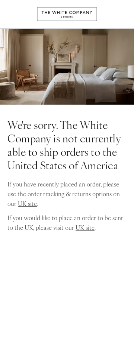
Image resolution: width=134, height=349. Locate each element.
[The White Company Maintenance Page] (67, 14)
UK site (27, 203)
